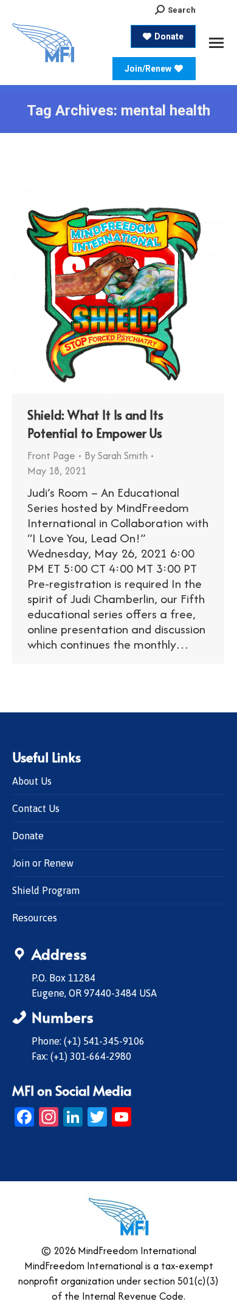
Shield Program (46, 890)
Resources (34, 917)
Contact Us (36, 808)
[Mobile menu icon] (216, 43)
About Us (32, 781)
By (116, 455)
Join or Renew (43, 863)
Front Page (51, 455)
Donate (28, 835)
